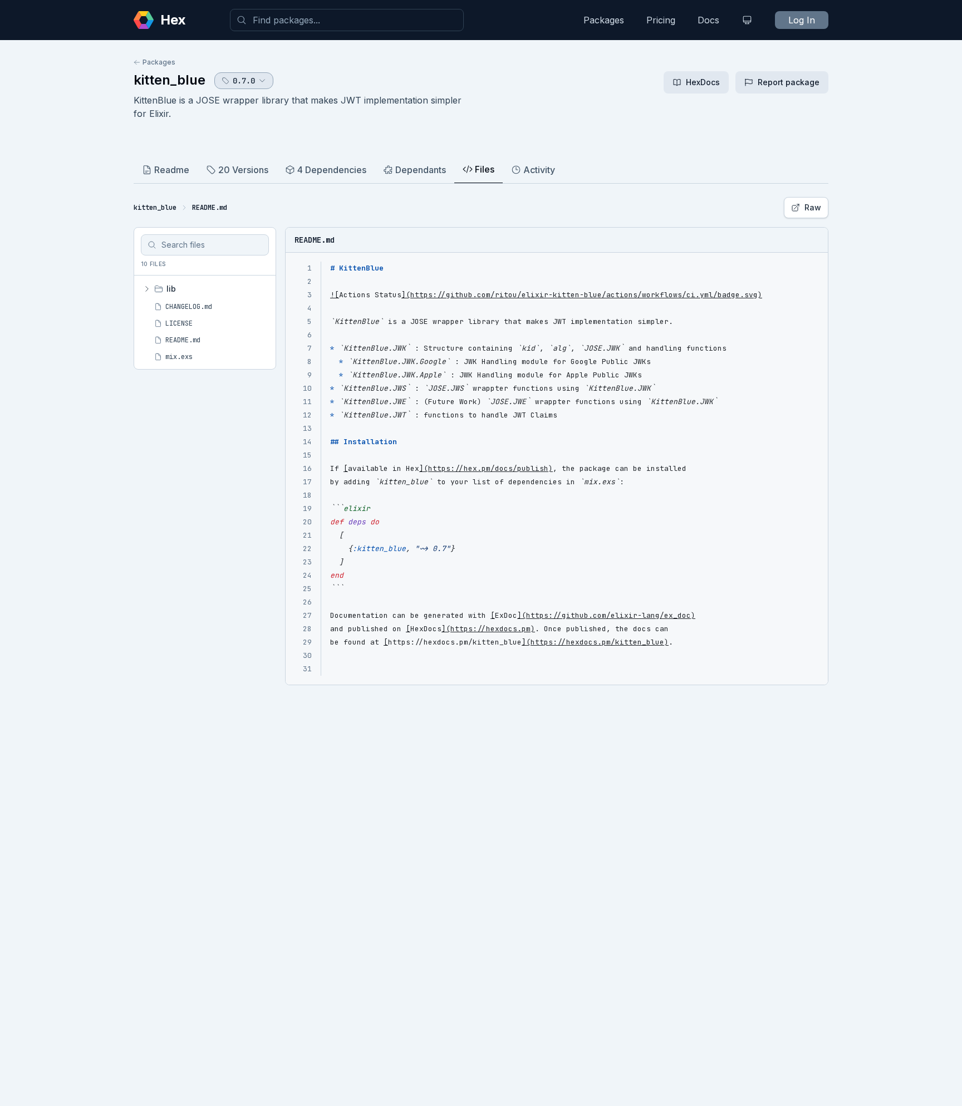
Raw (812, 207)
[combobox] (347, 20)
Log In (801, 20)
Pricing (660, 20)
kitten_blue (169, 80)
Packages (603, 20)
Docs (708, 20)
